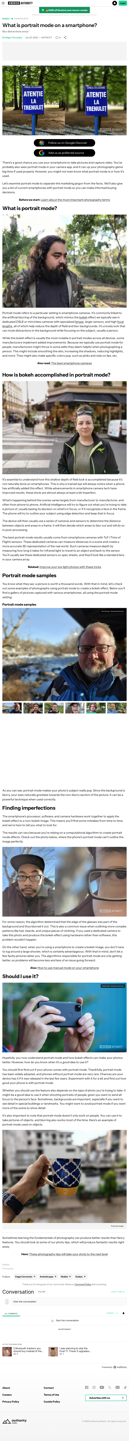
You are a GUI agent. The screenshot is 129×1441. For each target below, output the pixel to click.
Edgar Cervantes (13, 37)
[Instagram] (94, 1387)
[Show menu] (3, 3)
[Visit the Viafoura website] (120, 1367)
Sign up (121, 1292)
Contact (49, 1387)
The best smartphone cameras (71, 363)
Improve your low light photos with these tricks (70, 567)
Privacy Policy (10, 1401)
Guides (5, 1264)
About (6, 1387)
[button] (64, 3)
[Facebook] (86, 1387)
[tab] (11, 1313)
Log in (113, 1292)
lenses (79, 322)
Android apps (21, 18)
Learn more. (91, 15)
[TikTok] (125, 1387)
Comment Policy (83, 1284)
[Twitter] (109, 1387)
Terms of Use (51, 1394)
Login (123, 3)
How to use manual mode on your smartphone (68, 968)
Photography (8, 1268)
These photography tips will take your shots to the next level (68, 1254)
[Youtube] (102, 1387)
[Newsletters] (117, 1387)
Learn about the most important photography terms (75, 200)
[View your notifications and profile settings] (123, 1313)
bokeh (83, 317)
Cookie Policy (52, 1401)
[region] (64, 1329)
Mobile (6, 18)
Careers (7, 1394)
